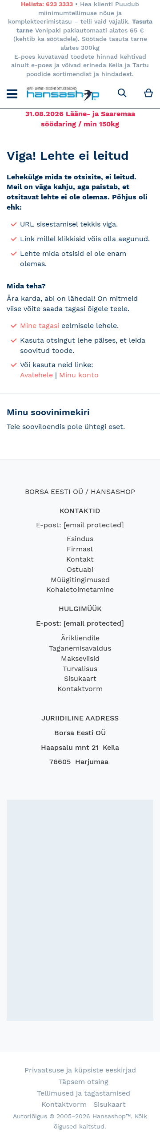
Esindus (80, 538)
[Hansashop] (63, 93)
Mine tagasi (39, 325)
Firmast (80, 549)
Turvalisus (80, 668)
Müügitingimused (80, 579)
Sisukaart (80, 678)
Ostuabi (80, 569)
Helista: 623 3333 (47, 4)
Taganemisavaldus (80, 648)
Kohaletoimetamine (80, 589)
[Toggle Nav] (12, 94)
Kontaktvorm (80, 688)
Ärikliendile (80, 638)
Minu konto (79, 375)
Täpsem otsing (83, 1081)
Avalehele (36, 375)
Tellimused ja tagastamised (83, 1093)
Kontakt (80, 559)
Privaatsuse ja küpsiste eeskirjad (80, 1070)
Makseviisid (80, 658)
